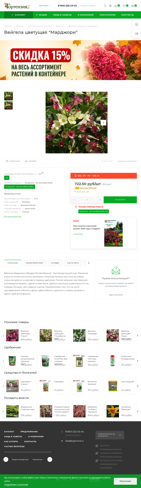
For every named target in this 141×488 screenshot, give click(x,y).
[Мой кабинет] (110, 6)
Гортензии (37, 459)
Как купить (11, 441)
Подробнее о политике (16, 484)
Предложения (29, 431)
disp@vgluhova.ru (74, 441)
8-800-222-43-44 (67, 5)
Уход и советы (13, 436)
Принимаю (125, 481)
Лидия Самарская (20, 459)
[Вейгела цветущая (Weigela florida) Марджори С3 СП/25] (77, 123)
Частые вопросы (14, 446)
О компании (36, 436)
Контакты (30, 441)
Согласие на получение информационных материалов (111, 464)
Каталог (9, 431)
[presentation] (3, 335)
